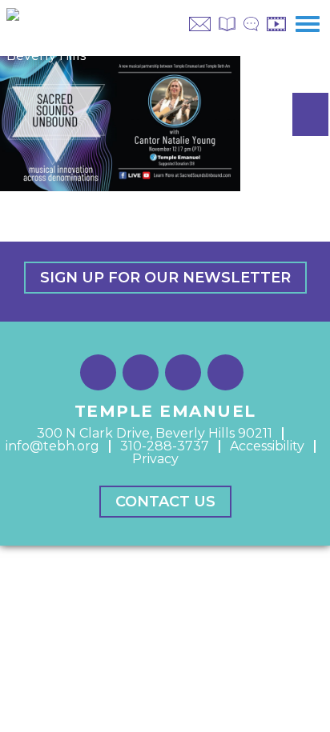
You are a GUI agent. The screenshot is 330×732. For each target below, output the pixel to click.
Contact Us (165, 501)
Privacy (155, 458)
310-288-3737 (164, 446)
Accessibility (267, 446)
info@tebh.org (52, 446)
